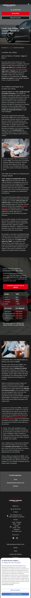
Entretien (15, 486)
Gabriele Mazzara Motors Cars (15, 482)
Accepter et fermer (16, 594)
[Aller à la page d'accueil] (9, 4)
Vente (15, 479)
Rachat (15, 547)
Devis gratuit (15, 13)
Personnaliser (16, 590)
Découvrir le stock (15, 17)
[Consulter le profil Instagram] (17, 538)
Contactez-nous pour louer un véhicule (15, 286)
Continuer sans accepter (8, 584)
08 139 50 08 (16, 10)
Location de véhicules (15, 554)
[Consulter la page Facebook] (13, 538)
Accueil (10, 47)
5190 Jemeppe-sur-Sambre (16, 515)
